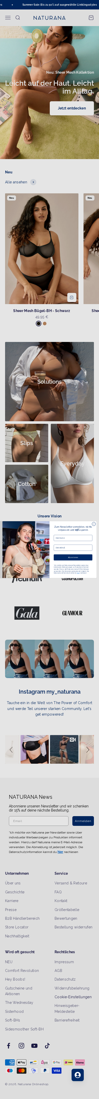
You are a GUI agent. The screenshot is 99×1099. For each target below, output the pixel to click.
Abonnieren (73, 557)
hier (78, 573)
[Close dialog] (93, 524)
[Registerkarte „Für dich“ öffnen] (78, 1075)
